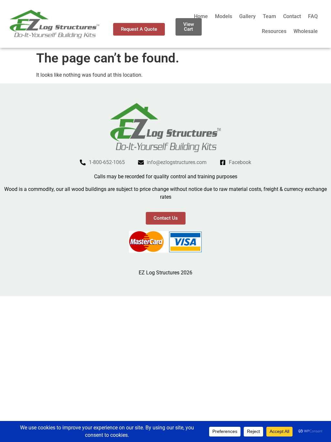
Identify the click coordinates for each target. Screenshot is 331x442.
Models (223, 16)
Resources (274, 31)
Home (201, 16)
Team (269, 16)
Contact (292, 16)
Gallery (247, 16)
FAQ (313, 16)
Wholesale (306, 31)
